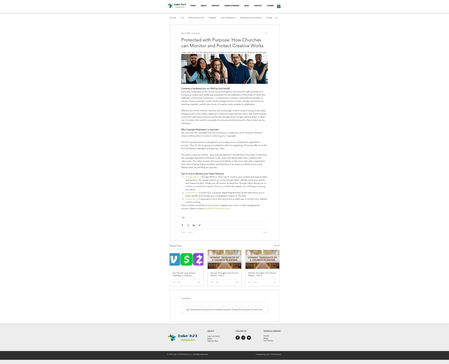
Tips (182, 18)
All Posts (173, 18)
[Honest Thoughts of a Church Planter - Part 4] (262, 259)
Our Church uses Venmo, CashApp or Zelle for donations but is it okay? (184, 274)
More (268, 18)
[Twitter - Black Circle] (249, 339)
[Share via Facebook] (182, 225)
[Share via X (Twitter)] (188, 225)
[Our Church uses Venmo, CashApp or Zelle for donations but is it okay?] (186, 259)
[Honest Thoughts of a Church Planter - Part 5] (224, 259)
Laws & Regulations (228, 18)
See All (276, 245)
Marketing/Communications (251, 18)
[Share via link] (199, 225)
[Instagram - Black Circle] (243, 339)
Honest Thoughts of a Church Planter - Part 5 (224, 274)
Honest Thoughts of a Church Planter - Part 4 (262, 274)
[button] (203, 5)
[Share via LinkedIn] (194, 225)
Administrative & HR (196, 18)
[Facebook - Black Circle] (238, 339)
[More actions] (266, 33)
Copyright (212, 18)
